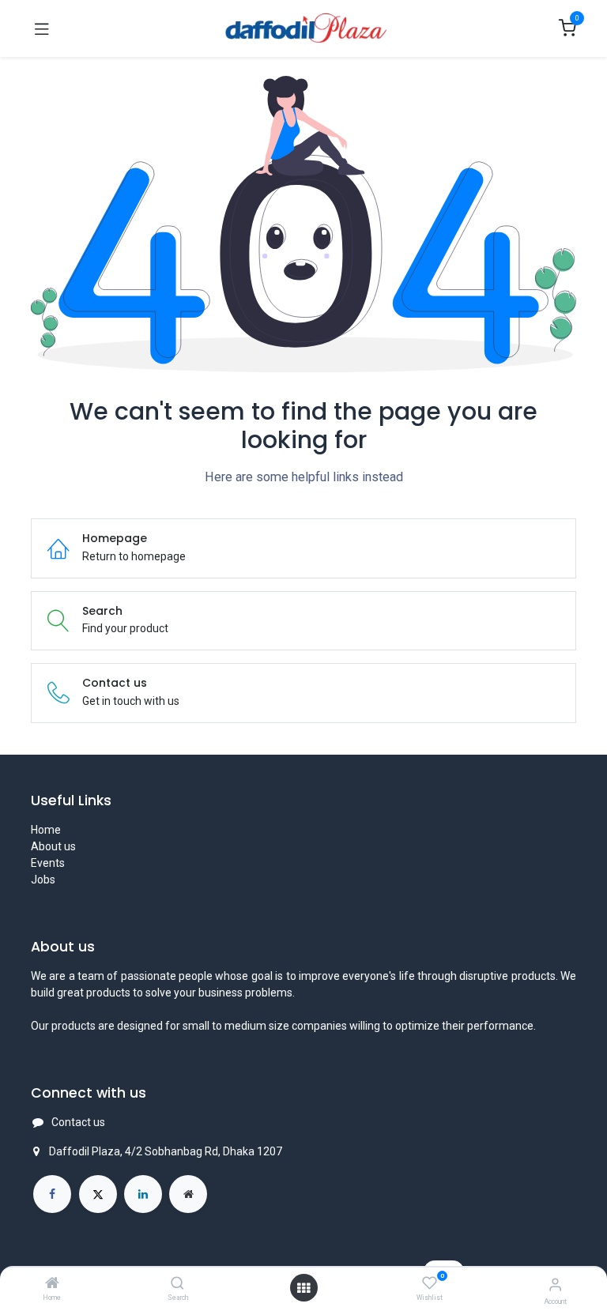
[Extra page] (188, 1194)
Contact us (78, 1122)
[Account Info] (555, 1284)
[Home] (52, 1284)
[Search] (177, 1284)
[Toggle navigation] (42, 28)
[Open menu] (303, 1288)
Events (48, 863)
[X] (98, 1194)
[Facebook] (52, 1194)
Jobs (43, 879)
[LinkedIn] (143, 1194)
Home (46, 829)
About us (53, 846)
